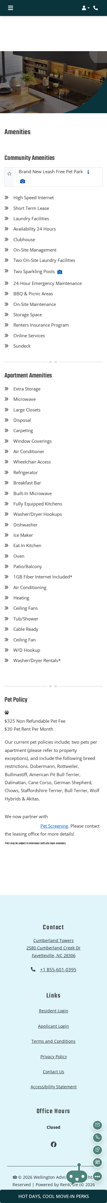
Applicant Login (53, 1026)
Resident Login (53, 1011)
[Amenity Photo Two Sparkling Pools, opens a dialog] (60, 272)
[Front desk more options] (97, 1176)
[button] (85, 8)
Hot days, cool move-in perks (53, 1196)
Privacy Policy (53, 1056)
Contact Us (53, 1071)
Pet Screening (54, 826)
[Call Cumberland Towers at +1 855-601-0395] (96, 8)
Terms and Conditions (53, 1041)
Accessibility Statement (54, 1086)
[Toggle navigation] (10, 8)
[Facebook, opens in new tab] (53, 1145)
